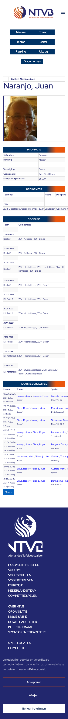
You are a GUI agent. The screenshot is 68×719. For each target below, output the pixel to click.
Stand (43, 32)
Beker (43, 42)
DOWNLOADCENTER (22, 622)
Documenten (32, 61)
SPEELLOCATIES (19, 643)
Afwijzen (34, 695)
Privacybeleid (37, 669)
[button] (63, 12)
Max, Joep (56, 408)
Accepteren (34, 682)
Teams (21, 42)
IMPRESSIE (15, 585)
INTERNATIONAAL (20, 627)
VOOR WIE (15, 570)
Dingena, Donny (59, 444)
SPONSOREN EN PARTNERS (27, 632)
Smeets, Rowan (59, 395)
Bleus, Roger (23, 408)
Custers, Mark (58, 468)
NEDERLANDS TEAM (22, 591)
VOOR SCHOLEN (19, 575)
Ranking (20, 51)
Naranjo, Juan (24, 395)
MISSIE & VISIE (17, 617)
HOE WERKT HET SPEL (23, 565)
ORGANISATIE (17, 612)
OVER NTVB (16, 606)
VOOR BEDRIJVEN (20, 580)
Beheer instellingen (34, 708)
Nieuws (20, 32)
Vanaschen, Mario (25, 456)
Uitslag (43, 51)
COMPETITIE (17, 648)
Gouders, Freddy (41, 395)
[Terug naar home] (34, 12)
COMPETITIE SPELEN (22, 596)
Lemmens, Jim (58, 432)
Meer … (8, 492)
